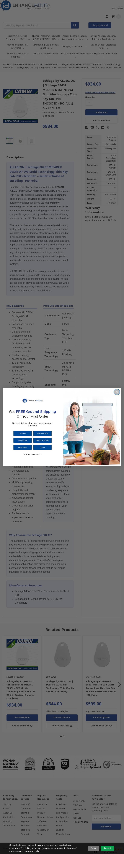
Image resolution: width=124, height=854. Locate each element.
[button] (22, 433)
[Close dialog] (117, 392)
